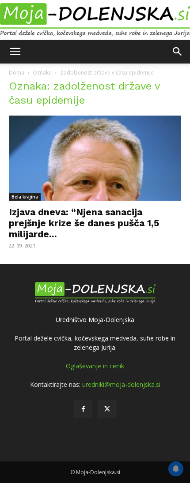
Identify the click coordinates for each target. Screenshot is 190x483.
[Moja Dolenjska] (95, 20)
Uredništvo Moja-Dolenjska (95, 319)
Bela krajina (24, 197)
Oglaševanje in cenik (95, 366)
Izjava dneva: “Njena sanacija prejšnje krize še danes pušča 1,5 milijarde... (84, 223)
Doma (16, 72)
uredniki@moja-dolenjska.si (121, 384)
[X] (107, 409)
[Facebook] (83, 409)
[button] (15, 52)
